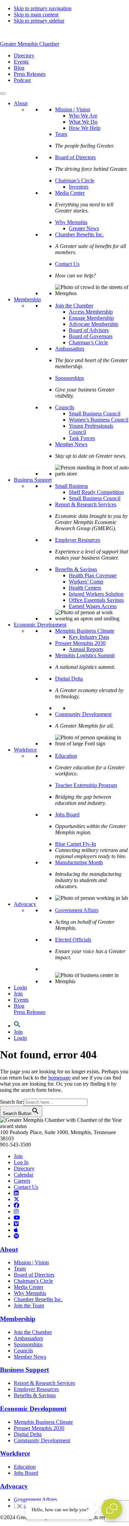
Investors (78, 187)
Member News (71, 444)
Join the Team (29, 1305)
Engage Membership (91, 318)
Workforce (25, 750)
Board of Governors (90, 336)
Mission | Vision (72, 109)
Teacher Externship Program (86, 785)
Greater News (84, 228)
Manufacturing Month (79, 862)
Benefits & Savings (76, 569)
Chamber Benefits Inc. (79, 234)
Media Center (70, 193)
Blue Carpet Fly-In (75, 844)
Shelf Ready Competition (96, 492)
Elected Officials (73, 940)
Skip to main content (36, 14)
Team (61, 134)
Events (21, 1000)
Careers (22, 1181)
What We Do (83, 122)
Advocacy (25, 904)
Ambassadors (69, 349)
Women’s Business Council (98, 420)
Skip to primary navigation (43, 8)
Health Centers (85, 588)
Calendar (23, 1175)
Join (18, 993)
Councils (64, 407)
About (21, 103)
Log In (21, 1162)
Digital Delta (69, 679)
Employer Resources (77, 540)
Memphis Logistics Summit (85, 655)
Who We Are (83, 116)
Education (66, 756)
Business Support (33, 480)
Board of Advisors (89, 330)
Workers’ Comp (86, 582)
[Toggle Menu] (3, 94)
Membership (27, 299)
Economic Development (40, 625)
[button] (17, 1026)
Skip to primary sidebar (39, 21)
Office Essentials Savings (96, 600)
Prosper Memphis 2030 (80, 643)
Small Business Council (94, 413)
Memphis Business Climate (84, 631)
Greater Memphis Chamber (29, 44)
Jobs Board (67, 814)
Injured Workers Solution (96, 594)
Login (20, 987)
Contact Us (67, 264)
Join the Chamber (74, 305)
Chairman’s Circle (74, 180)
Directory (24, 1168)
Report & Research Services (85, 504)
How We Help (84, 128)
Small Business (71, 486)
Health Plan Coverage (93, 575)
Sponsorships (69, 378)
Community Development (83, 714)
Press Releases (29, 1012)
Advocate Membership (93, 324)
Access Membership (91, 312)
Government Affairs (76, 910)
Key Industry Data (89, 637)
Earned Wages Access (93, 606)
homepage (59, 1078)
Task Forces (82, 438)
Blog (19, 1006)
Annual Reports (86, 649)
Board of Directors (75, 157)
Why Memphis (71, 222)
